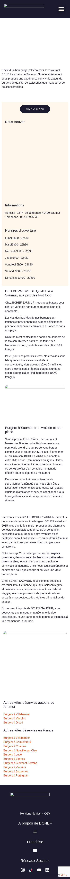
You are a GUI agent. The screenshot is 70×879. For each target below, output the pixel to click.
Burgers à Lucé (12, 754)
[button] (61, 9)
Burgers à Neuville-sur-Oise (20, 750)
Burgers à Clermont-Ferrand (20, 763)
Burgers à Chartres (14, 746)
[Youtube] (39, 870)
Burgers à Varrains (14, 718)
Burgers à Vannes (14, 758)
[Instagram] (23, 870)
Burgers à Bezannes (15, 771)
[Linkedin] (47, 870)
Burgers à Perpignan (15, 775)
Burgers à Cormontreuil (17, 742)
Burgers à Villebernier (16, 714)
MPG (63, 875)
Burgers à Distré (13, 722)
